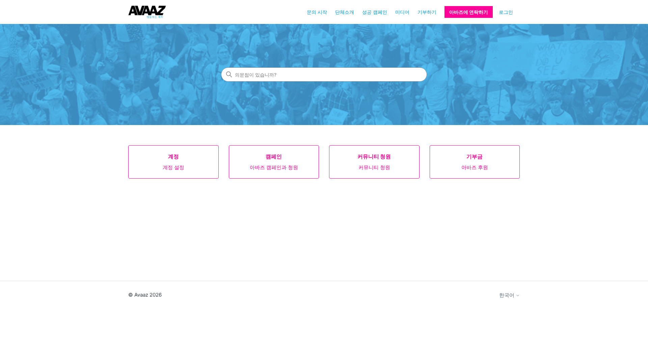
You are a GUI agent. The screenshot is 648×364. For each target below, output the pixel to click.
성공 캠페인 (374, 12)
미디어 (402, 12)
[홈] (147, 12)
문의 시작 (317, 12)
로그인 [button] (506, 12)
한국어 (507, 295)
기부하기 (426, 12)
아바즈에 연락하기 (468, 12)
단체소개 (344, 12)
